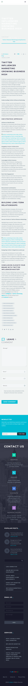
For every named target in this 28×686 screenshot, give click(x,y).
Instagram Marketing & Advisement (13, 589)
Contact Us (12, 677)
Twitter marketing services (8, 320)
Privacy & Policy (21, 677)
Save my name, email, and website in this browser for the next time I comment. (14, 391)
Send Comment (9, 402)
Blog (3, 56)
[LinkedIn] (10, 329)
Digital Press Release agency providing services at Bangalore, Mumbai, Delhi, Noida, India (14, 656)
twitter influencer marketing (8, 313)
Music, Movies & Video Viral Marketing (13, 639)
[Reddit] (12, 329)
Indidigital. (11, 682)
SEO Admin (5, 54)
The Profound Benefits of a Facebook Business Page (16, 533)
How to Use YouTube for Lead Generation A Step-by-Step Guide (16, 550)
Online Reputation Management (12, 571)
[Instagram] (14, 671)
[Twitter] (4, 329)
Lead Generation (11, 566)
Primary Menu (25, 2)
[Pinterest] (6, 329)
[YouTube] (15, 671)
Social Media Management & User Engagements (12, 577)
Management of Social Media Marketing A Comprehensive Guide (15, 541)
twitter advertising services (8, 308)
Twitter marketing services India (9, 322)
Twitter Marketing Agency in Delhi (9, 315)
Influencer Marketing (13, 644)
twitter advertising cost (7, 305)
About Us (5, 677)
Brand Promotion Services (12, 648)
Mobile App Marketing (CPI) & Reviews (13, 583)
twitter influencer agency (8, 310)
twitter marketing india (7, 318)
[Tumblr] (8, 329)
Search (22, 560)
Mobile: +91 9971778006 (14, 480)
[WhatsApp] (17, 671)
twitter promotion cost (7, 325)
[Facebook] (2, 329)
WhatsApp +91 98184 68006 (14, 482)
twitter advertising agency (8, 303)
